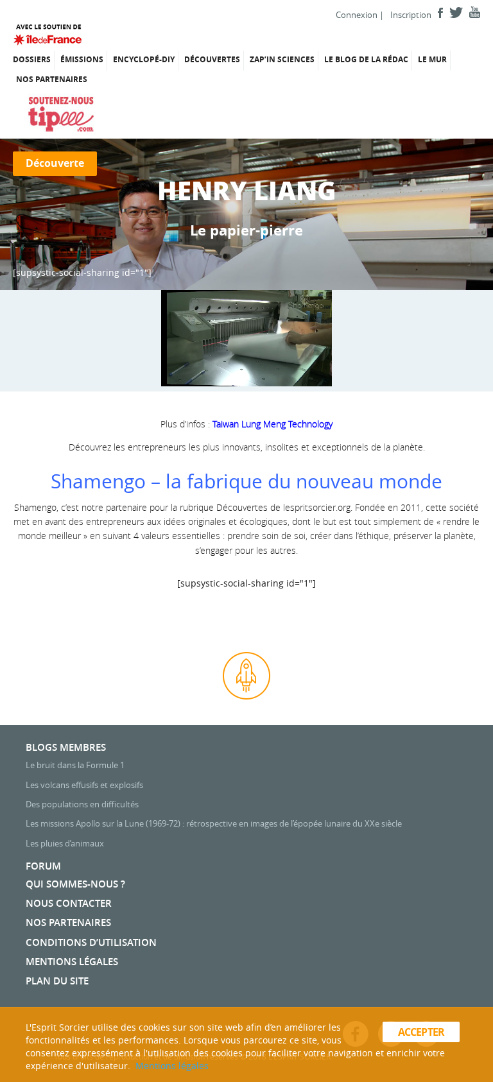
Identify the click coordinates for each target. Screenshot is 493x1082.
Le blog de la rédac (366, 59)
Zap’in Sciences (282, 59)
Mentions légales (72, 961)
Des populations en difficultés (82, 804)
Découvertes (212, 59)
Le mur (432, 59)
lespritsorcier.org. (317, 507)
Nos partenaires (51, 79)
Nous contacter (69, 903)
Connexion (356, 15)
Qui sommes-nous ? (75, 884)
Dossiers (32, 59)
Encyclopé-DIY (144, 59)
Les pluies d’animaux (65, 843)
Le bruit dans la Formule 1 (75, 765)
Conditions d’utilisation (91, 942)
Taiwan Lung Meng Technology (272, 424)
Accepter (421, 1032)
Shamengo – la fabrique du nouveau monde (246, 481)
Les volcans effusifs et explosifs (84, 785)
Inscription (410, 15)
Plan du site (57, 981)
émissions (81, 59)
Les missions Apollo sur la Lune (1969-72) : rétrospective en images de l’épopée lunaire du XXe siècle (214, 823)
